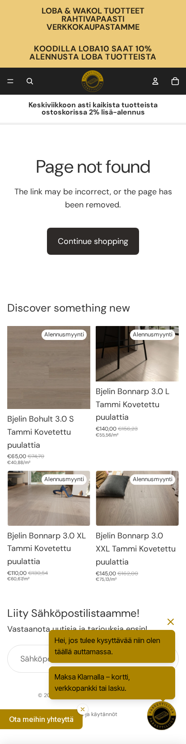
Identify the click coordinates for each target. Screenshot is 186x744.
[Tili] (155, 81)
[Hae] (30, 81)
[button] (41, 719)
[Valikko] (10, 81)
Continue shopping (93, 241)
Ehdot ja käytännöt (93, 714)
